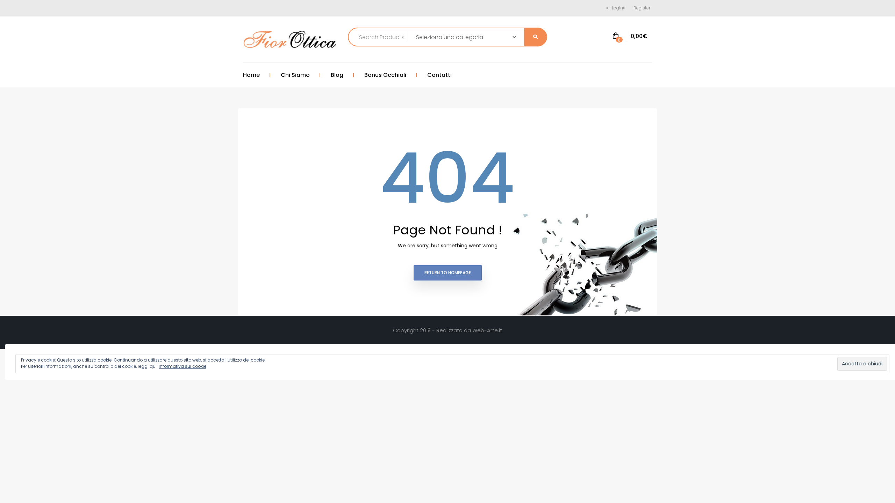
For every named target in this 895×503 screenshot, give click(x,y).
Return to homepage (447, 273)
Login (617, 8)
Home (251, 75)
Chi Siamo (295, 75)
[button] (629, 36)
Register (641, 8)
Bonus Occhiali (385, 75)
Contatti (439, 75)
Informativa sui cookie (182, 366)
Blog (337, 75)
